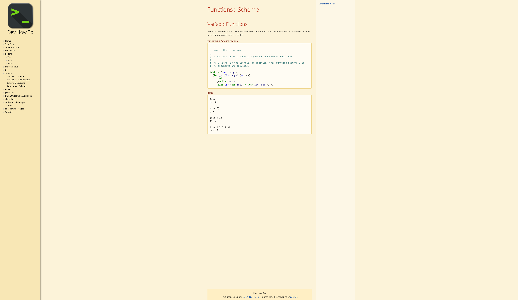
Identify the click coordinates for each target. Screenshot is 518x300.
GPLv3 (293, 296)
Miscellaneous (11, 66)
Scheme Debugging (16, 82)
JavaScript (9, 92)
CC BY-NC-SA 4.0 (251, 296)
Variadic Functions (227, 23)
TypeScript (10, 44)
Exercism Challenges (14, 108)
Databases (10, 50)
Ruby (7, 89)
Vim (9, 57)
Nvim (10, 60)
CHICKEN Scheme (15, 76)
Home (8, 40)
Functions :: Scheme (17, 86)
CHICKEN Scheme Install (18, 79)
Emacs (11, 63)
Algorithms (10, 99)
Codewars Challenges (15, 102)
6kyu (10, 105)
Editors (8, 53)
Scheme (8, 73)
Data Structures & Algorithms (18, 95)
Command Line (12, 47)
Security (9, 112)
